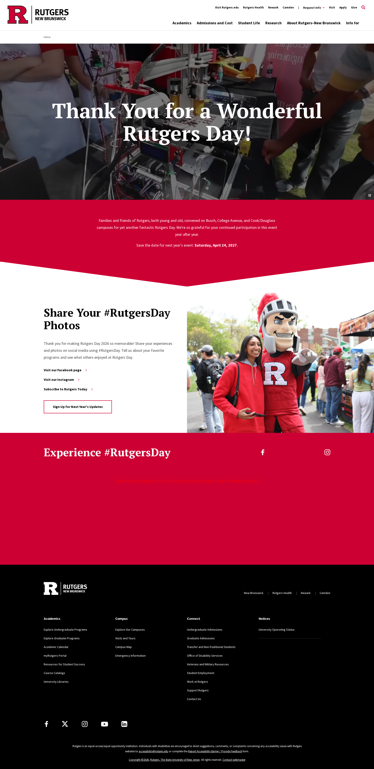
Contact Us (194, 699)
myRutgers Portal (55, 656)
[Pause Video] (369, 195)
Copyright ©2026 (139, 760)
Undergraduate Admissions (204, 630)
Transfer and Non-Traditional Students (211, 647)
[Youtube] (104, 724)
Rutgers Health (253, 7)
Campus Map (123, 647)
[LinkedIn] (124, 724)
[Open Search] (363, 7)
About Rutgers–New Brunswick (314, 22)
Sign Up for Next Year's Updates (78, 406)
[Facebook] (46, 724)
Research (273, 22)
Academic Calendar (56, 647)
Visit (332, 7)
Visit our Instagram (59, 379)
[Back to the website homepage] (38, 23)
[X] (64, 724)
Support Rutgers (198, 690)
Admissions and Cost (215, 22)
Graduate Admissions (201, 638)
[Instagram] (85, 724)
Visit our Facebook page (62, 370)
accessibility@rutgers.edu (153, 751)
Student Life (249, 22)
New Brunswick (253, 593)
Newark (273, 7)
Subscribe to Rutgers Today (65, 389)
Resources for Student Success (64, 664)
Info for (352, 22)
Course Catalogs (54, 673)
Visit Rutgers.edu (227, 7)
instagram (327, 452)
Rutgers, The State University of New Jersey (175, 760)
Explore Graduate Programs (62, 638)
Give (354, 7)
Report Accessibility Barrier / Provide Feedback (215, 751)
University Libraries (56, 682)
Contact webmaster (233, 760)
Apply (343, 7)
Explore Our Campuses (130, 630)
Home (47, 37)
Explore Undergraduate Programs (65, 630)
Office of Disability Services (205, 656)
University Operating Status (277, 630)
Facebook (262, 452)
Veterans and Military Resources (208, 664)
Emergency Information (130, 656)
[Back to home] (65, 588)
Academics (181, 22)
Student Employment (200, 673)
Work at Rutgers (197, 682)
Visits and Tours (125, 638)
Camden (288, 7)
